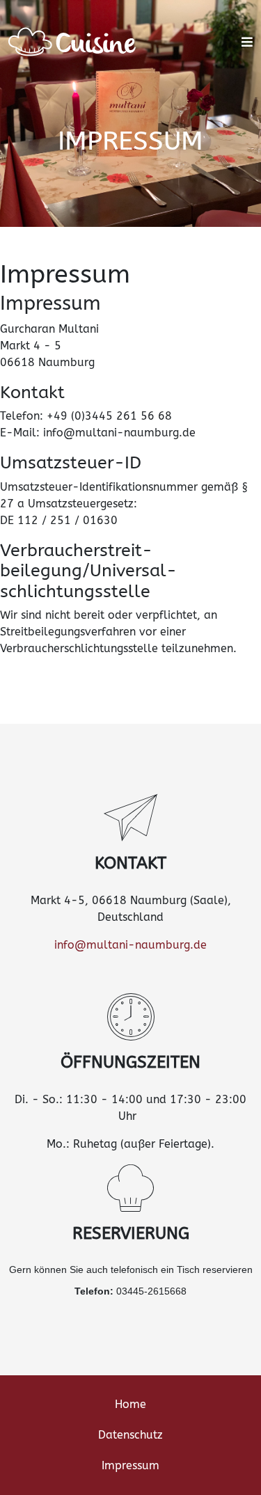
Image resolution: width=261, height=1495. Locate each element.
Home (130, 1404)
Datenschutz (130, 1434)
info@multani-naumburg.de (130, 944)
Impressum (130, 1465)
